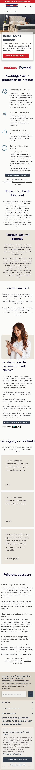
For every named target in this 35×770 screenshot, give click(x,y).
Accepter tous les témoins (17, 760)
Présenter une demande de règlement (16, 422)
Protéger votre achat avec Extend (17, 175)
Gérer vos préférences (18, 765)
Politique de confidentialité (12, 754)
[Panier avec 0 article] (31, 6)
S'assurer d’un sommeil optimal (14, 55)
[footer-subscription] (30, 694)
